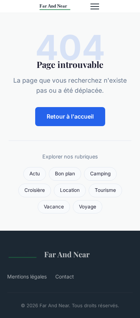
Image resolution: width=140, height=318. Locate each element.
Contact (64, 276)
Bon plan (65, 173)
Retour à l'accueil (70, 116)
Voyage (87, 206)
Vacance (54, 206)
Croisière (34, 190)
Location (70, 190)
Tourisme (105, 190)
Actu (34, 173)
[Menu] (95, 6)
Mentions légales (27, 276)
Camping (100, 173)
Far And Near (67, 254)
